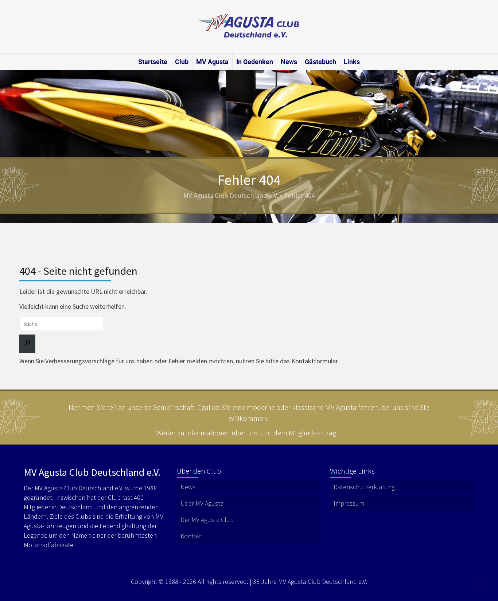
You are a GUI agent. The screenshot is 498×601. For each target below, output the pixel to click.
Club (181, 62)
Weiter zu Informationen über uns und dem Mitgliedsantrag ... (249, 433)
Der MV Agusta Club (207, 519)
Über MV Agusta (201, 503)
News (289, 62)
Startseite (152, 62)
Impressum (349, 503)
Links (352, 62)
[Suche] (27, 344)
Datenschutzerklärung (364, 487)
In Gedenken (254, 62)
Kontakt (191, 536)
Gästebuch (320, 62)
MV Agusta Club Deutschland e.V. (230, 195)
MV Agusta (212, 62)
